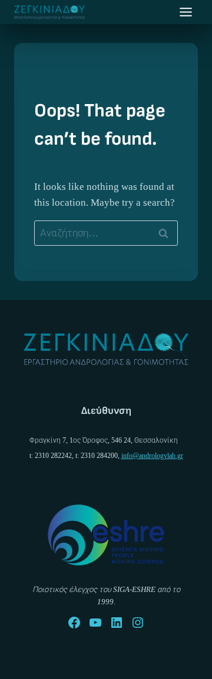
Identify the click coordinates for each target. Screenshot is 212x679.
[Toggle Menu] (186, 12)
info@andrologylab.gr (152, 455)
